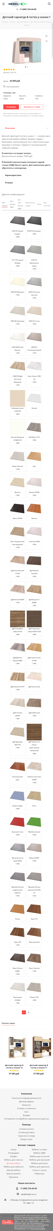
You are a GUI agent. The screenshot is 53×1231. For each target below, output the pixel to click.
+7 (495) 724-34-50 (27, 9)
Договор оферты (26, 1101)
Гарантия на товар (26, 1136)
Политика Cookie (37, 1228)
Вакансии (26, 1105)
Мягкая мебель (13, 1170)
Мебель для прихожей (39, 1160)
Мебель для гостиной (39, 1156)
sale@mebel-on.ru (28, 1194)
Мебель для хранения (39, 1166)
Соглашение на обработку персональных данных (26, 1118)
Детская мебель (14, 1163)
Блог (27, 1112)
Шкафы (13, 1156)
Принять (7, 1222)
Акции (14, 1149)
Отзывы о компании (26, 1108)
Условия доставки (26, 1132)
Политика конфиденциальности (26, 1098)
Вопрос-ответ (26, 1139)
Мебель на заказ (39, 1149)
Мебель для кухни (39, 1163)
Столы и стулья (39, 1170)
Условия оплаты (26, 1129)
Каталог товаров (26, 1145)
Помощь (26, 1124)
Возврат (26, 1115)
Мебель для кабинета (13, 1166)
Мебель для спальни (13, 1160)
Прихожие (13, 1177)
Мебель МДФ (39, 1153)
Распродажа (13, 1153)
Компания (26, 1093)
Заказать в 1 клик (32, 107)
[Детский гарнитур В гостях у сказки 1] (26, 50)
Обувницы (39, 1173)
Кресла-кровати (14, 1173)
